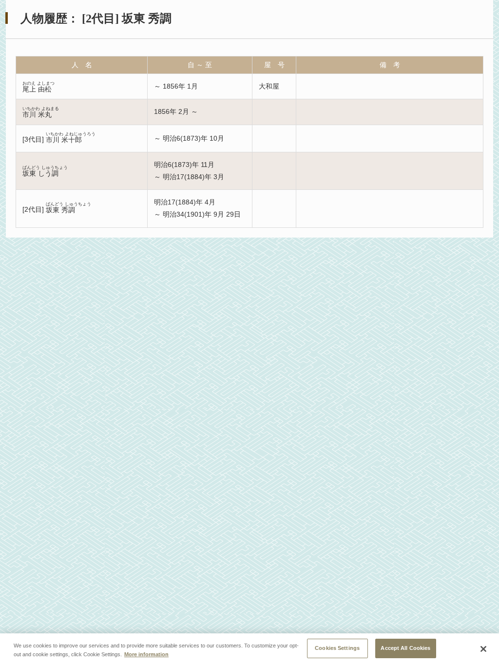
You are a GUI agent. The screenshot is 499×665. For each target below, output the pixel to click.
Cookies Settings (337, 648)
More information (146, 654)
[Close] (483, 649)
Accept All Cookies (405, 648)
